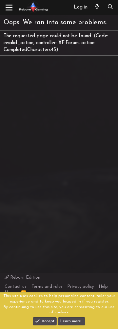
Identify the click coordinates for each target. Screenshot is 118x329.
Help (103, 287)
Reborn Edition (24, 277)
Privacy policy (80, 287)
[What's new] (97, 7)
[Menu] (9, 7)
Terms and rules (47, 287)
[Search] (110, 7)
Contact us (16, 287)
